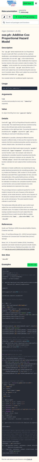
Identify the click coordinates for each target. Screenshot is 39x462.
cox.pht (20, 74)
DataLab (29, 459)
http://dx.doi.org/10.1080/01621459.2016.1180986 (20, 249)
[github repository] (9, 17)
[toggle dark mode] (4, 17)
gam (19, 58)
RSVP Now (27, 3)
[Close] (36, 3)
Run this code (32, 265)
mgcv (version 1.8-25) (11, 31)
